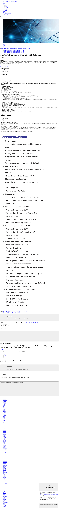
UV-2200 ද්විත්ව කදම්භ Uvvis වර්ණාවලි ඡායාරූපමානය (14, 312)
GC (5, 8)
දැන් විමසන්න (3, 349)
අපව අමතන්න (6, 14)
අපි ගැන (4, 12)
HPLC (6, 9)
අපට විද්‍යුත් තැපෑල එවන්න (5, 66)
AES (6, 10)
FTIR (6, 5)
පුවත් (4, 11)
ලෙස (6, 6)
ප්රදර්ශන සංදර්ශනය (9, 13)
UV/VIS (6, 7)
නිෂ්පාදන (4, 4)
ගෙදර (4, 3)
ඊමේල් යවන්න (3, 362)
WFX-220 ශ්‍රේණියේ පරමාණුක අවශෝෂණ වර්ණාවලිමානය (15, 311)
